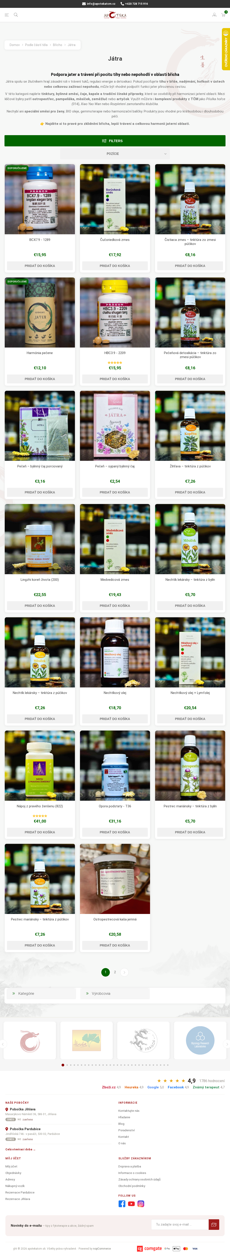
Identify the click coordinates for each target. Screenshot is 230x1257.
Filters (116, 141)
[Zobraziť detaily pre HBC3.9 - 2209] (115, 312)
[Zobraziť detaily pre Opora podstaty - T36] (115, 766)
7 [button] (85, 1065)
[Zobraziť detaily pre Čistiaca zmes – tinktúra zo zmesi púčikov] (190, 199)
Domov (15, 45)
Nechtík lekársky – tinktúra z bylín (190, 580)
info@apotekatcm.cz (100, 3)
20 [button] (132, 1065)
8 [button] (88, 1065)
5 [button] (78, 1065)
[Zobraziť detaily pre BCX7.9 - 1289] (40, 199)
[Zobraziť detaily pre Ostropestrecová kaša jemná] (115, 879)
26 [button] (153, 1065)
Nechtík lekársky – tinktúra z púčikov (40, 693)
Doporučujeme (17, 168)
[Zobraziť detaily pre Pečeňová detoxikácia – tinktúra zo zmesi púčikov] (190, 312)
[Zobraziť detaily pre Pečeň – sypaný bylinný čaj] (115, 426)
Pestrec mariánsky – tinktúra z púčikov (40, 919)
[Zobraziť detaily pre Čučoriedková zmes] (115, 199)
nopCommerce (102, 1248)
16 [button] (117, 1065)
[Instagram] (140, 1204)
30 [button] (167, 1065)
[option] (29, 1040)
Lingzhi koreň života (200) (40, 580)
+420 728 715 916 (136, 3)
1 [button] (63, 1065)
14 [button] (110, 1065)
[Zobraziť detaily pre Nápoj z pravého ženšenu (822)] (40, 766)
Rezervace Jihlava (17, 1199)
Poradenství (126, 1130)
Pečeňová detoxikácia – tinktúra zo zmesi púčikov (190, 355)
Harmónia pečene (40, 353)
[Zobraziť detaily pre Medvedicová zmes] (115, 539)
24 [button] (146, 1065)
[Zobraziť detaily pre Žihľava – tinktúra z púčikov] (190, 426)
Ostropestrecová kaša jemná (115, 919)
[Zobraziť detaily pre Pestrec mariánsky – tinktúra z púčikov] (40, 879)
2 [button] (67, 1065)
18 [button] (124, 1065)
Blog (121, 1123)
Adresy (10, 1179)
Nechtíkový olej (115, 693)
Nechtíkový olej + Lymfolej (190, 693)
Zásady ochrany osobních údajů (139, 1179)
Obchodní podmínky (131, 1186)
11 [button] (99, 1065)
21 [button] (135, 1065)
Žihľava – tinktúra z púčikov (190, 466)
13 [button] (106, 1065)
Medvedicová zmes (115, 580)
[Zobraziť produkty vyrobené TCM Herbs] (86, 1040)
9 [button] (92, 1065)
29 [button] (164, 1065)
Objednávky (13, 1173)
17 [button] (121, 1065)
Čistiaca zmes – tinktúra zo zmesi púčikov (190, 242)
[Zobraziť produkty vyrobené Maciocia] (143, 1040)
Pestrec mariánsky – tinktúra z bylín (190, 806)
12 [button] (103, 1065)
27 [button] (157, 1065)
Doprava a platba (129, 1166)
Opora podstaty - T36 (115, 806)
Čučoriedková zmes (115, 240)
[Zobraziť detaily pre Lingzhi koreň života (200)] (40, 539)
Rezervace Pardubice (20, 1192)
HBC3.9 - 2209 (115, 353)
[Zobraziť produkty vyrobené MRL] (200, 1040)
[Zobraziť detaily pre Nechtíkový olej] (115, 652)
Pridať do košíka (40, 266)
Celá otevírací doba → (20, 1149)
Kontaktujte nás (128, 1110)
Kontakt (123, 1136)
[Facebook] (122, 1204)
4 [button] (74, 1065)
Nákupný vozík (15, 1186)
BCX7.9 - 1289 (39, 240)
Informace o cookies (132, 1173)
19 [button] (128, 1065)
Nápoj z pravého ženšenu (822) (40, 806)
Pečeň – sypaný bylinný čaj (115, 466)
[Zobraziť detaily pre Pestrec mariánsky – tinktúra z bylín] (190, 766)
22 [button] (139, 1065)
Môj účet (11, 1166)
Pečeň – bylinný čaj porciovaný (39, 466)
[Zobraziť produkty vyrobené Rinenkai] (29, 1040)
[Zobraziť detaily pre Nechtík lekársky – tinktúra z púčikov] (40, 652)
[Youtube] (131, 1204)
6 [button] (81, 1065)
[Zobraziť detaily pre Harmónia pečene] (40, 312)
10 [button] (96, 1065)
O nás (122, 1143)
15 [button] (114, 1065)
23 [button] (142, 1065)
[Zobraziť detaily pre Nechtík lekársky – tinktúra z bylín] (190, 539)
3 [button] (70, 1065)
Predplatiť (214, 1224)
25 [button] (149, 1065)
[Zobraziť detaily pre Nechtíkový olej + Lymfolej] (190, 652)
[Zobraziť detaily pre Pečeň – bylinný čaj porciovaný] (40, 426)
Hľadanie (124, 1117)
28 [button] (160, 1065)
